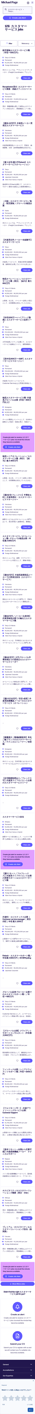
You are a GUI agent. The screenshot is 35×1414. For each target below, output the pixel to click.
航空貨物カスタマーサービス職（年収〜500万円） (16, 51)
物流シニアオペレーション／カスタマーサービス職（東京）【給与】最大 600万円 (17, 458)
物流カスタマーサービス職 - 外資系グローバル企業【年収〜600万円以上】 (17, 399)
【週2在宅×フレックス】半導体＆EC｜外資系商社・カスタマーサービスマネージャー (17, 497)
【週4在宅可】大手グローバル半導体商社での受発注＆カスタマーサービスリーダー (17, 659)
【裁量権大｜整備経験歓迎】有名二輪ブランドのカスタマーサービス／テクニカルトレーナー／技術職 (17, 740)
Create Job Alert (19, 18)
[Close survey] (33, 1380)
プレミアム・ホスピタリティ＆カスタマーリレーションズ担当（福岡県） (17, 1229)
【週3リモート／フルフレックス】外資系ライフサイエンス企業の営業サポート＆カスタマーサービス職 (17, 876)
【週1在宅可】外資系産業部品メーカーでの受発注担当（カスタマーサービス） (17, 577)
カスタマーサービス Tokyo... (15, 10)
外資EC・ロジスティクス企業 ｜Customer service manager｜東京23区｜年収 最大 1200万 (17, 919)
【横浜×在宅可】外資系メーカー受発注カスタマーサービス (17, 124)
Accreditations (8, 1370)
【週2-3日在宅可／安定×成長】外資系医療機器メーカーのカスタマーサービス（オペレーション (17, 700)
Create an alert (17, 1314)
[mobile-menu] (32, 2)
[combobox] (26, 43)
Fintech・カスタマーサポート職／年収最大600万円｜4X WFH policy (17, 956)
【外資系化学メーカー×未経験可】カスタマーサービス (17, 241)
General (6, 1364)
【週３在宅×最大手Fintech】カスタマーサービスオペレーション (17, 163)
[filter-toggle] (7, 43)
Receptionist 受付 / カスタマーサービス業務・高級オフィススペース (17, 87)
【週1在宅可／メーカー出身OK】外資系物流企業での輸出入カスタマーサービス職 (17, 618)
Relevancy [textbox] (25, 43)
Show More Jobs (18, 1284)
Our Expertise (8, 1375)
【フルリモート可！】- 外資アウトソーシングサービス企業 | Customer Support (17, 1110)
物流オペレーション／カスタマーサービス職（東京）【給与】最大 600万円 (17, 281)
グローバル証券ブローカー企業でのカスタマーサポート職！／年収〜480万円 (17, 994)
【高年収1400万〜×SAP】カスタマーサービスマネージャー (17, 359)
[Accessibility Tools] (28, 3)
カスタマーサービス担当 (13, 817)
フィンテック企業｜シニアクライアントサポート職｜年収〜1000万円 (17, 1071)
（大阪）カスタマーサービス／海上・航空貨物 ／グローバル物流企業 (17, 203)
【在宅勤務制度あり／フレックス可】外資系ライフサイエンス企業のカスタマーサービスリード (17, 780)
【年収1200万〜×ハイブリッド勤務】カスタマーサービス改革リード (17, 319)
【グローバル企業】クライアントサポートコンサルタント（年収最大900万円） (17, 1032)
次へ (30, 1410)
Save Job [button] (17, 78)
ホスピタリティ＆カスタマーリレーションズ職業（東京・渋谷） (17, 1191)
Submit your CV (17, 1344)
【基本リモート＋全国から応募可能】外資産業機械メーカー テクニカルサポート (17, 1151)
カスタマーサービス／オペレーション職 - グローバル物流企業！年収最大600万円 (17, 538)
